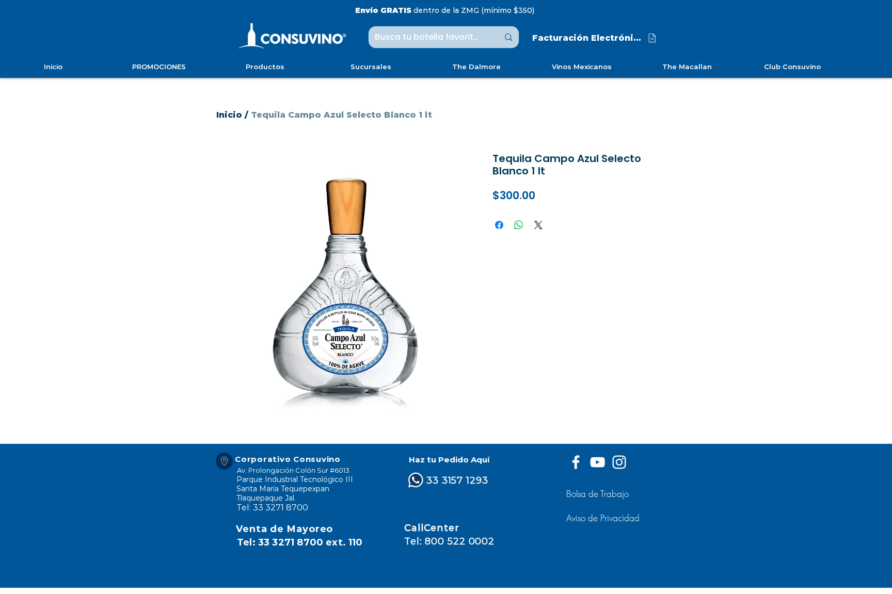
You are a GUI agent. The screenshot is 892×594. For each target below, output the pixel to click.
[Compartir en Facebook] (499, 225)
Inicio (229, 115)
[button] (604, 518)
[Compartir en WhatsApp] (519, 225)
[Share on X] (538, 225)
